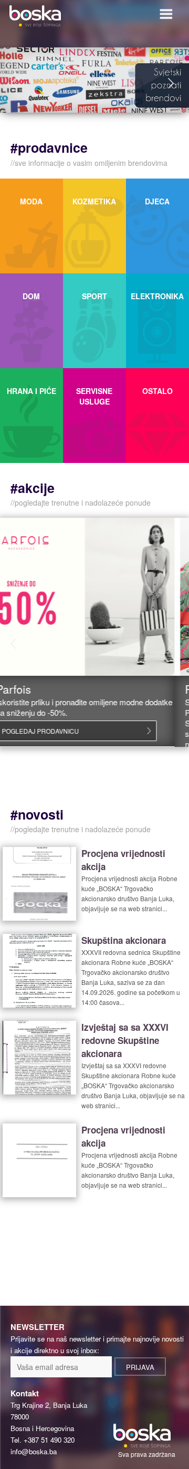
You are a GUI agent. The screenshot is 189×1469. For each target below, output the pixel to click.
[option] (94, 80)
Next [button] (173, 83)
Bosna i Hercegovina (42, 1428)
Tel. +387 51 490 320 (42, 1440)
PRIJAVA (140, 1367)
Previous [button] (15, 83)
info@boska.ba (33, 1451)
